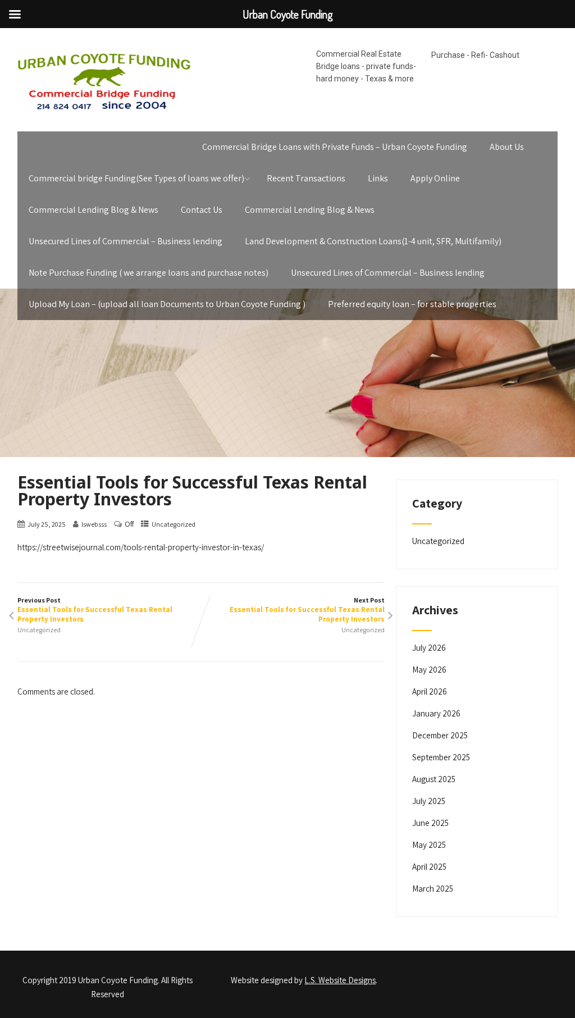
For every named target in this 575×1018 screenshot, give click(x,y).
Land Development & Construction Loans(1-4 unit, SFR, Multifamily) (373, 241)
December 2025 (440, 735)
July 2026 (429, 647)
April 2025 (429, 866)
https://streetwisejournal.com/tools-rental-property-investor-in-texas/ (140, 547)
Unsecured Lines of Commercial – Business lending (125, 241)
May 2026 (429, 669)
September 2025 (441, 757)
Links (378, 178)
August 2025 (433, 779)
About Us (507, 147)
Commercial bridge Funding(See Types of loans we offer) (136, 178)
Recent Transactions (306, 178)
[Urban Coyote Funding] (104, 112)
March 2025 (432, 888)
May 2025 (429, 844)
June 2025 (430, 823)
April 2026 (429, 691)
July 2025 (428, 801)
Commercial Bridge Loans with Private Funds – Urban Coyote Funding (334, 147)
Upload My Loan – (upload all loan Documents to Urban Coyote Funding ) (167, 304)
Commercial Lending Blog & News (93, 210)
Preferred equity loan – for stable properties (412, 304)
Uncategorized (173, 524)
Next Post (307, 610)
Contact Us (201, 210)
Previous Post (94, 610)
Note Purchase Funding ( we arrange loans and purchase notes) (148, 273)
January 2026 (436, 713)
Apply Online (435, 178)
